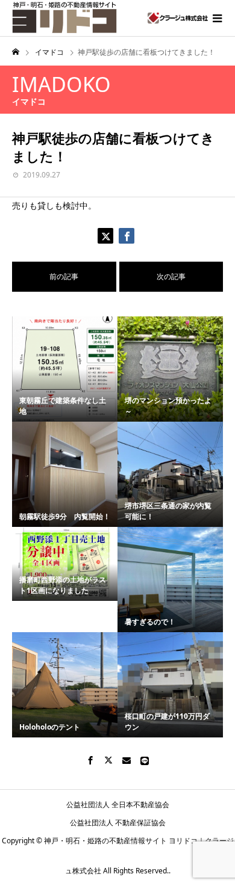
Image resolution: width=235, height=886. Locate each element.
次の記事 (171, 276)
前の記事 (63, 276)
